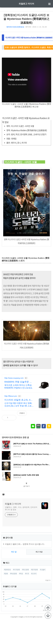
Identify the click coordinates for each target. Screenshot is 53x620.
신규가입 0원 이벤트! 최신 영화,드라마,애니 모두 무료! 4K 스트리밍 (19, 404)
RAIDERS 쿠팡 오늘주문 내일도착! (18, 382)
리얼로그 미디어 (26, 3)
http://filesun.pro (10, 396)
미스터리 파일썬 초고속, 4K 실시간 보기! (18, 400)
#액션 (21, 573)
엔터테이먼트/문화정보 (15, 27)
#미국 (27, 573)
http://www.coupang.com (14, 378)
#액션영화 (13, 573)
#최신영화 (25, 569)
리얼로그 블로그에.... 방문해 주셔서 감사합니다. (25, 544)
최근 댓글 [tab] (39, 552)
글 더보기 (26, 486)
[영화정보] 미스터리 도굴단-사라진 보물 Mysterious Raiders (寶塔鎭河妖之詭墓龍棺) (27, 18)
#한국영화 (34, 569)
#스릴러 (42, 569)
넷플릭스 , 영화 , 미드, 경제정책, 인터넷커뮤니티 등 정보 (21, 508)
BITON (28, 27)
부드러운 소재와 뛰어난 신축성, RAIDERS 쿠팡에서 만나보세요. (18, 386)
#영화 (6, 573)
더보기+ (48, 580)
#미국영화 (16, 569)
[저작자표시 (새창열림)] (50, 415)
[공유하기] (12, 417)
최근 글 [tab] (14, 552)
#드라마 (33, 573)
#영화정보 (7, 569)
